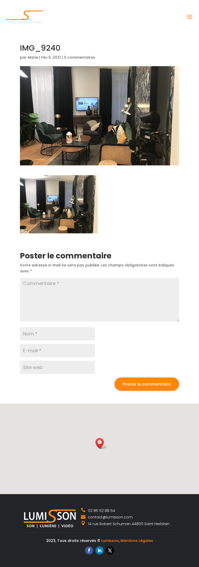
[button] (101, 443)
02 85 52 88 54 (101, 510)
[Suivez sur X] (110, 550)
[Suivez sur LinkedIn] (99, 550)
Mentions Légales (136, 540)
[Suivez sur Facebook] (89, 550)
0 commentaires (79, 57)
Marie (33, 57)
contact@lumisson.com (110, 517)
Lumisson (110, 540)
